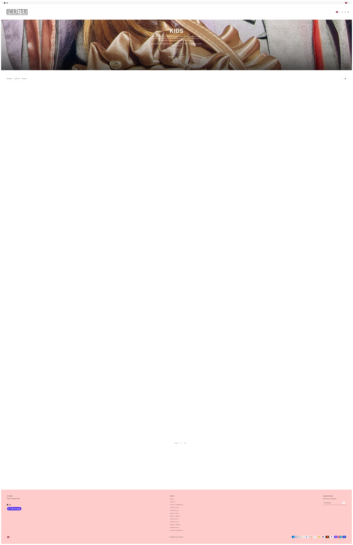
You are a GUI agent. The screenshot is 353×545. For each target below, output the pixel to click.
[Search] (342, 12)
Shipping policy (174, 527)
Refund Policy (174, 510)
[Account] (345, 12)
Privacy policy (174, 521)
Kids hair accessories (176, 51)
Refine (24, 78)
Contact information (176, 530)
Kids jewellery (177, 53)
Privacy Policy (174, 513)
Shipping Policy (174, 507)
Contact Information (176, 504)
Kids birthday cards (176, 49)
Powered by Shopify (176, 537)
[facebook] (4, 3)
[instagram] (7, 3)
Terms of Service (175, 516)
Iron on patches (176, 58)
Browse (9, 78)
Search (172, 499)
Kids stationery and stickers (176, 57)
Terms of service (175, 524)
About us (172, 501)
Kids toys (176, 55)
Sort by (17, 78)
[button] (342, 78)
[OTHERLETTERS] (17, 12)
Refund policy (174, 519)
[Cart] (348, 12)
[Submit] (343, 503)
